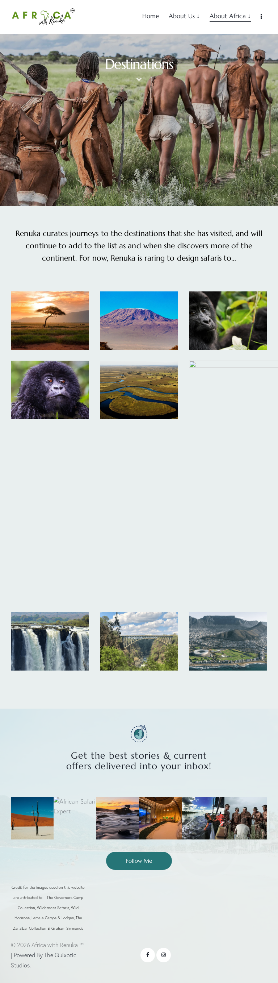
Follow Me (139, 860)
